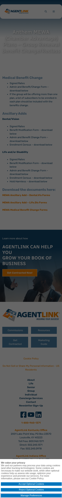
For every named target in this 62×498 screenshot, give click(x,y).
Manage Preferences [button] (31, 495)
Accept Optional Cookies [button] (31, 484)
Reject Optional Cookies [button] (31, 489)
